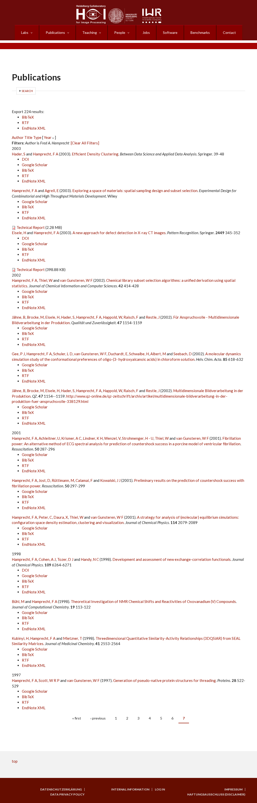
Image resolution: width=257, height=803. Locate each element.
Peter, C (45, 517)
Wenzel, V (112, 438)
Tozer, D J (65, 559)
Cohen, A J (47, 559)
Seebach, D (182, 353)
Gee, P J (18, 353)
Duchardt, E (117, 353)
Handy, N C (90, 559)
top (15, 761)
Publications (55, 32)
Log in (160, 789)
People (119, 32)
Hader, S (18, 154)
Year (47, 137)
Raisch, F (130, 317)
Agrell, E (52, 190)
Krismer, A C (71, 438)
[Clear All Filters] (85, 143)
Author (18, 137)
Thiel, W (45, 280)
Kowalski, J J (110, 480)
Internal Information (130, 789)
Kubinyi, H (20, 638)
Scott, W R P (49, 680)
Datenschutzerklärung (61, 789)
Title (28, 137)
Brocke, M (35, 317)
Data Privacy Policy (67, 794)
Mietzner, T (72, 638)
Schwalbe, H (139, 353)
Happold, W (112, 317)
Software (170, 32)
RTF (25, 122)
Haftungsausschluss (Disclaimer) (216, 794)
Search (27, 91)
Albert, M (158, 353)
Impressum (233, 789)
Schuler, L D (63, 353)
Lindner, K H (93, 438)
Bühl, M (18, 601)
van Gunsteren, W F (76, 280)
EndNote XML (33, 128)
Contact (229, 32)
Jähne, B (18, 317)
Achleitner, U (49, 438)
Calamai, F (84, 480)
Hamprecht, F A (45, 154)
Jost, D (44, 480)
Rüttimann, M (63, 480)
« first (76, 718)
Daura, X (60, 517)
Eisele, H (19, 232)
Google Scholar (35, 164)
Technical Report (31, 227)
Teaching (89, 32)
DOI (25, 159)
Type (37, 137)
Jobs (146, 32)
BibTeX (28, 117)
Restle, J (153, 317)
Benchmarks (200, 32)
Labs (24, 32)
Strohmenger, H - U (137, 438)
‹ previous (98, 718)
